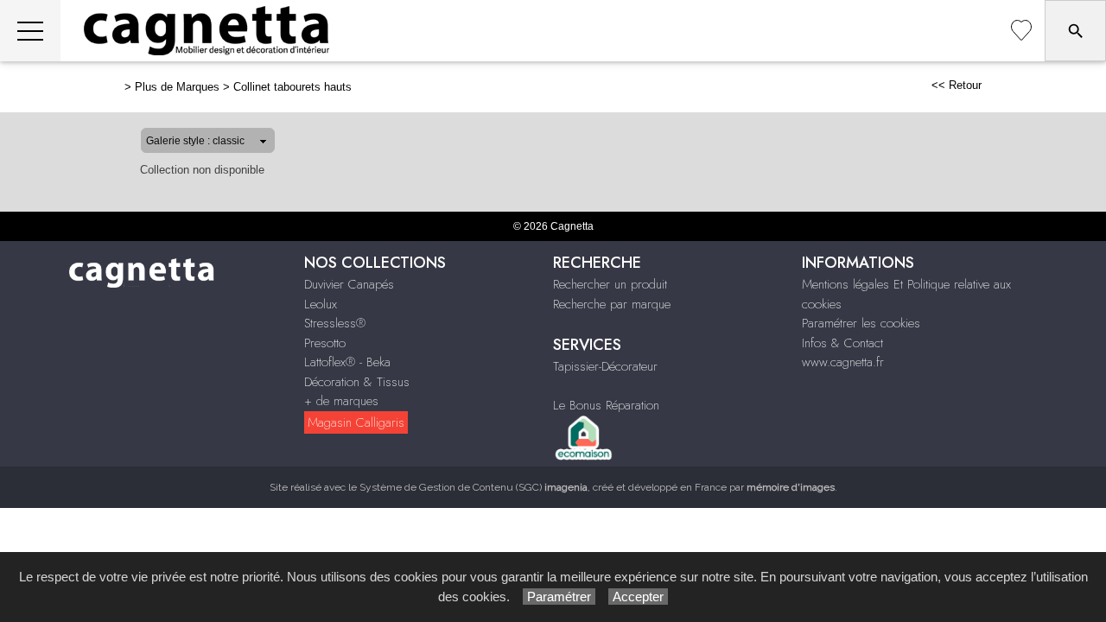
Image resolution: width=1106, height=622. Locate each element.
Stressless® (334, 323)
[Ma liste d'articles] (1021, 30)
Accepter (638, 596)
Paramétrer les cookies (861, 323)
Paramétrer (559, 596)
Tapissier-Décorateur (605, 366)
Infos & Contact (842, 342)
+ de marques (341, 400)
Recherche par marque (612, 304)
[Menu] (30, 30)
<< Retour (956, 85)
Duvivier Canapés (349, 284)
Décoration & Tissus (357, 381)
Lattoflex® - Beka (347, 361)
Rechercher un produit (610, 284)
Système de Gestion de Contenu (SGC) (473, 487)
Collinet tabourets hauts (292, 86)
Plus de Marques (177, 86)
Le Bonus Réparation (606, 405)
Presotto (325, 342)
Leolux (320, 304)
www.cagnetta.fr (843, 361)
